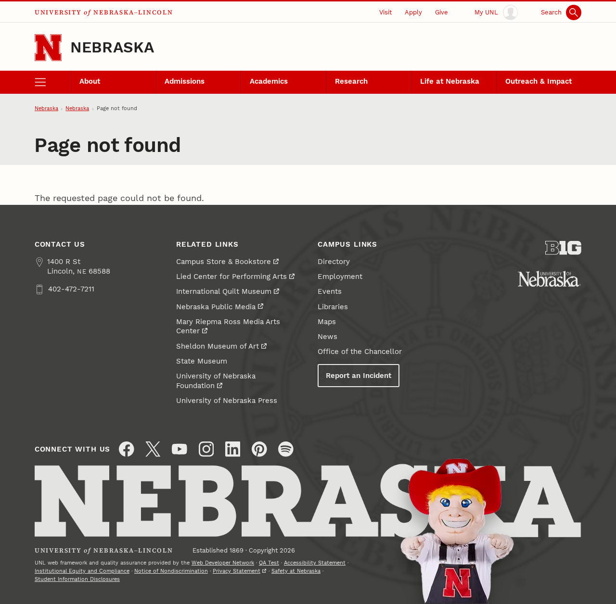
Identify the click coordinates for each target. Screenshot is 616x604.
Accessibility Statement (315, 563)
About (89, 81)
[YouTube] (179, 449)
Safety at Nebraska (296, 571)
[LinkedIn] (233, 449)
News (327, 336)
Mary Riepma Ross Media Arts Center (228, 326)
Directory (334, 261)
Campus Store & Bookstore (223, 261)
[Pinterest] (259, 449)
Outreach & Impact (538, 81)
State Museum (201, 361)
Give (441, 12)
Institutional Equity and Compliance (82, 571)
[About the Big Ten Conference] (563, 247)
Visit (385, 12)
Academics (269, 81)
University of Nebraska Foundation (216, 381)
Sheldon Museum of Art (217, 346)
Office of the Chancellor (360, 351)
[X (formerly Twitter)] (153, 449)
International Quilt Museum (223, 291)
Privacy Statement (236, 571)
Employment (340, 276)
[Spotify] (286, 449)
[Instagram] (206, 449)
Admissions (185, 81)
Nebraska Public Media (216, 306)
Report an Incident (358, 375)
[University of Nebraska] (549, 279)
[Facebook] (126, 449)
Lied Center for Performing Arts (231, 276)
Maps (327, 321)
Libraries (333, 306)
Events (330, 291)
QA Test (269, 563)
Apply (413, 12)
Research (351, 81)
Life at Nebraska (449, 81)
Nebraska (112, 47)
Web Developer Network (223, 563)
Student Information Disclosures (77, 579)
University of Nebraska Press (226, 400)
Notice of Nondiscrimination (171, 571)
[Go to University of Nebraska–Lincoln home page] (48, 47)
